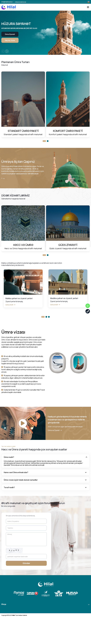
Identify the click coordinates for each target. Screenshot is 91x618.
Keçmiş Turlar (10, 40)
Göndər (26, 563)
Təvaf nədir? (9, 487)
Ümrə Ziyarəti (10, 34)
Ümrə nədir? (9, 457)
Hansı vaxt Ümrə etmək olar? (16, 472)
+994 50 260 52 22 (20, 2)
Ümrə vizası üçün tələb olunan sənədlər (21, 480)
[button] (7, 51)
